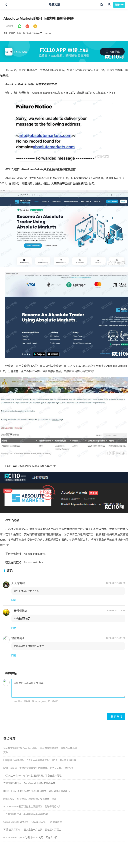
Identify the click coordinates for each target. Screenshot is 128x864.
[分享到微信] (19, 26)
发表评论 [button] (116, 716)
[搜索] (101, 4)
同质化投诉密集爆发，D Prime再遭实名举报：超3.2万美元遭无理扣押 (39, 760)
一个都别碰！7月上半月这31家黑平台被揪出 (26, 814)
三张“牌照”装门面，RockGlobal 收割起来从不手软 (29, 783)
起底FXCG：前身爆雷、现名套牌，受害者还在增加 (29, 798)
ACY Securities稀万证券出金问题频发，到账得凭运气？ (32, 806)
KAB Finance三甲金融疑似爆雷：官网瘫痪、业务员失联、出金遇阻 (38, 768)
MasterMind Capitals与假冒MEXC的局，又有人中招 (30, 837)
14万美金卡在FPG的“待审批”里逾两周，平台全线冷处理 (32, 775)
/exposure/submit (34, 562)
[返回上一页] (6, 4)
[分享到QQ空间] (35, 26)
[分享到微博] (27, 26)
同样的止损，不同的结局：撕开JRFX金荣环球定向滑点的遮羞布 (36, 791)
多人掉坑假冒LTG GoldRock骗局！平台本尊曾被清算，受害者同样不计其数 (40, 750)
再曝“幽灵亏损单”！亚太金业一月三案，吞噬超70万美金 (32, 829)
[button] (13, 600)
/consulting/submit (34, 553)
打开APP (119, 4)
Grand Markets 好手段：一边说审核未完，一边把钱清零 (32, 822)
